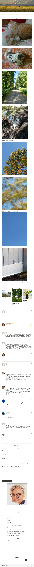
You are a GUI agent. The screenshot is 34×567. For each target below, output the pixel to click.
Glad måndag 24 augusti (10, 522)
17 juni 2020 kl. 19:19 (7, 434)
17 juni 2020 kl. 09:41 (7, 413)
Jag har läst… (9, 520)
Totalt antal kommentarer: (11, 554)
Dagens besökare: (9, 550)
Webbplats (3, 458)
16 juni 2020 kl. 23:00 (7, 373)
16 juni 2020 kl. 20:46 (7, 324)
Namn (3, 450)
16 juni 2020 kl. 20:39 (7, 311)
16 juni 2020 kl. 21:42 (7, 354)
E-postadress (4, 454)
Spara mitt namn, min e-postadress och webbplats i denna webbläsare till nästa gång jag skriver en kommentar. (16, 464)
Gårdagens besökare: (10, 551)
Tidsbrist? (8, 518)
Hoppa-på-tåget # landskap (11, 514)
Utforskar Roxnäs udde (6, 297)
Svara (31, 310)
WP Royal (7, 565)
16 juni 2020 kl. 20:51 (7, 333)
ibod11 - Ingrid (7, 433)
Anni (6, 399)
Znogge (8, 535)
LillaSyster (7, 332)
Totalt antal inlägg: (9, 553)
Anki (6, 386)
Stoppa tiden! (25, 300)
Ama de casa (7, 412)
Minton (6, 353)
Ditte (6, 372)
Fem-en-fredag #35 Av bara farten (12, 516)
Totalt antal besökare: (10, 552)
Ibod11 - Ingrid (9, 533)
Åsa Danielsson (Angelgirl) (11, 531)
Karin (6, 363)
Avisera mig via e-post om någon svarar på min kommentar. (10, 466)
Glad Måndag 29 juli (15, 303)
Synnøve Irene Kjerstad (9, 323)
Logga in (31, 565)
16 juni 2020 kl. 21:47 (7, 364)
